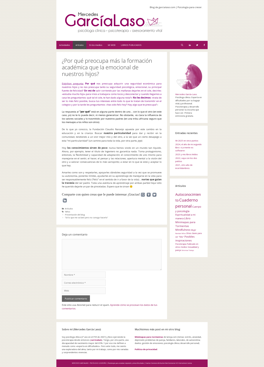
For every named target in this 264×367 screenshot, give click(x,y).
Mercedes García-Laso (186, 94)
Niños (67, 211)
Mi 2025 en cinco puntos (186, 140)
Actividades (64, 45)
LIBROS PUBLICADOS (131, 45)
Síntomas (185, 250)
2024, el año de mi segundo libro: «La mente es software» (188, 147)
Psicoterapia (180, 244)
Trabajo (191, 250)
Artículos (79, 45)
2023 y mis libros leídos (186, 154)
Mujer (193, 230)
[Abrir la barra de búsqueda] (182, 45)
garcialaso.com (167, 7)
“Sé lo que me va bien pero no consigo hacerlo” (86, 217)
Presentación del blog (75, 214)
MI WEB (111, 45)
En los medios (95, 45)
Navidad (178, 233)
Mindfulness (182, 229)
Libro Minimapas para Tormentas (185, 222)
